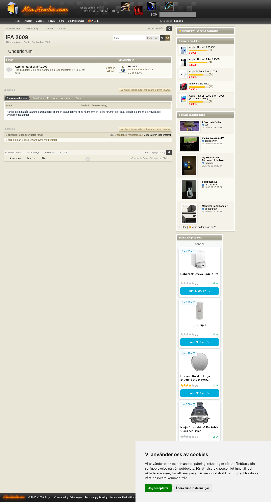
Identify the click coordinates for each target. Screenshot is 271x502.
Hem (17, 21)
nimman (208, 163)
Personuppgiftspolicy (155, 152)
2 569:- (193, 77)
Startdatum (38, 98)
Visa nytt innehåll (155, 28)
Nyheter (28, 21)
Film (61, 21)
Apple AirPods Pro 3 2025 (203, 71)
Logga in (179, 21)
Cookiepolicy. (61, 497)
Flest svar (52, 98)
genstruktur (210, 208)
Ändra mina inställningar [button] (192, 488)
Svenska (30, 158)
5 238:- (193, 104)
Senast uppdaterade (17, 98)
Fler (184, 227)
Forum (51, 21)
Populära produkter (190, 41)
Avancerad (167, 38)
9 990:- (193, 52)
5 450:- (193, 89)
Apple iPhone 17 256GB (202, 47)
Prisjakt (95, 21)
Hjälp (43, 158)
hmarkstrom (210, 184)
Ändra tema (15, 158)
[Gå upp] (88, 159)
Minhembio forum (13, 152)
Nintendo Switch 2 (199, 83)
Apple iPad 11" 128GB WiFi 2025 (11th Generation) (207, 97)
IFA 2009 (132, 66)
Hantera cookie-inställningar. (124, 497)
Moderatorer (150, 135)
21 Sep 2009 (135, 72)
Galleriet (40, 21)
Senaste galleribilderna (192, 114)
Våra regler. (76, 497)
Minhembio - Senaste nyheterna (200, 30)
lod (206, 125)
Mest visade (66, 98)
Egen (78, 98)
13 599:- (193, 65)
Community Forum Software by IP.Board (150, 158)
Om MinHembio (76, 21)
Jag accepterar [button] (158, 488)
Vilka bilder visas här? (203, 227)
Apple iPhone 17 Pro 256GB (204, 59)
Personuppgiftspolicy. (96, 497)
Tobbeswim (210, 141)
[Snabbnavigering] (169, 28)
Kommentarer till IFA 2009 (31, 66)
